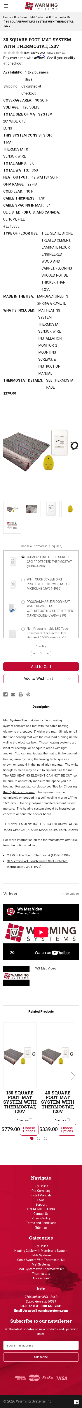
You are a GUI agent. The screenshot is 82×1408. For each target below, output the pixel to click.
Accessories (41, 1278)
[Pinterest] (28, 694)
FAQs (41, 1200)
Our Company (41, 1190)
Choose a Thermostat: (41, 546)
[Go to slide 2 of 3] (38, 1138)
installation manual (49, 764)
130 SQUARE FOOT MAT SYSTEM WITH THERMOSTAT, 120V (20, 1102)
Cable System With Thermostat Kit (41, 1260)
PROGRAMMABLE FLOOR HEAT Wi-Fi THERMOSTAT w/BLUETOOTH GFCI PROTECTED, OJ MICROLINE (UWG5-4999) (50, 608)
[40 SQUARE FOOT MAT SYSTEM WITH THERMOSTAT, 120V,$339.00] (57, 1055)
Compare (23, 1120)
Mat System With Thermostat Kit (41, 1269)
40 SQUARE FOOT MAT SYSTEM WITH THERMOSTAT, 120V (57, 1102)
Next (73, 1075)
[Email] (13, 694)
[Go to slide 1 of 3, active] (31, 1138)
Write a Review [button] (56, 52)
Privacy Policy (41, 1218)
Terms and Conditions (41, 1223)
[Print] (21, 694)
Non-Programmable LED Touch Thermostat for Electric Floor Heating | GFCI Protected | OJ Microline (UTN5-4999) (48, 635)
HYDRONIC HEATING (41, 1209)
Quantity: (41, 646)
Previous (4, 1075)
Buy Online (41, 1186)
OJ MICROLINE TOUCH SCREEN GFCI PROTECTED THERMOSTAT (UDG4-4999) (49, 561)
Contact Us (41, 1213)
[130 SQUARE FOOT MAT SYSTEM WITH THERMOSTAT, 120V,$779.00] (20, 1055)
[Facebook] (5, 694)
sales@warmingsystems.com (48, 1310)
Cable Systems (41, 1255)
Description (41, 707)
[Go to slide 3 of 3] (45, 1138)
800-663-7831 (52, 1306)
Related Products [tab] (41, 1011)
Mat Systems (41, 1264)
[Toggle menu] (6, 6)
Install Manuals (41, 1195)
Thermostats (41, 1273)
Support (41, 1204)
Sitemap (41, 1227)
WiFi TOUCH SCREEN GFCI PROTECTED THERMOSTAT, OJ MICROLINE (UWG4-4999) (48, 584)
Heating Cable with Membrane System (41, 1250)
